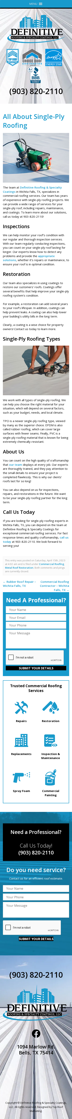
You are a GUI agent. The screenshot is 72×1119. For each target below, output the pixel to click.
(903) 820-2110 (36, 91)
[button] (33, 4)
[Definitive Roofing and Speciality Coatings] (36, 27)
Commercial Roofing (51, 564)
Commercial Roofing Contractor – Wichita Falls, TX (54, 586)
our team (15, 464)
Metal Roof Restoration (19, 567)
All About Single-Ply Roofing (33, 121)
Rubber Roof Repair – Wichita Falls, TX (19, 584)
